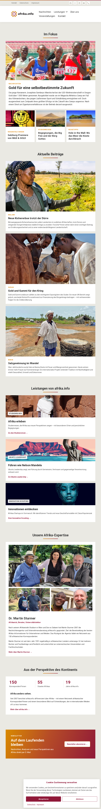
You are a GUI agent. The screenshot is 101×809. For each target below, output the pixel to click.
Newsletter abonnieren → (77, 744)
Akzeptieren (44, 799)
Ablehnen (80, 799)
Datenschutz (31, 804)
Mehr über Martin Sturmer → (20, 652)
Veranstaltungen (47, 16)
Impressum (40, 804)
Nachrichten (45, 12)
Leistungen (59, 12)
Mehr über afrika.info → (20, 709)
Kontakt (14, 3)
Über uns (74, 12)
